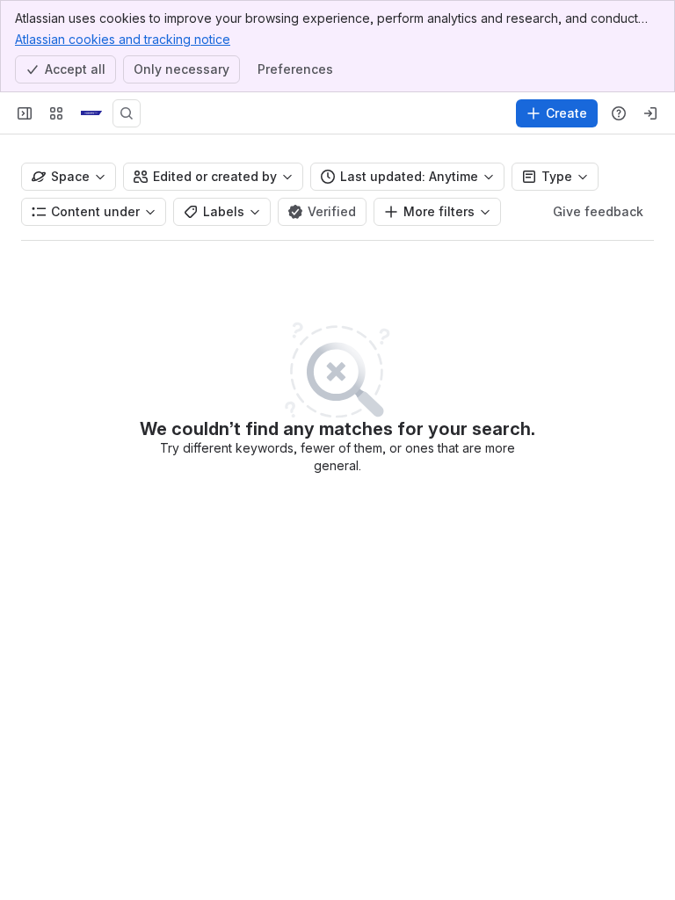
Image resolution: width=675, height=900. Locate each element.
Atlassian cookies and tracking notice (122, 39)
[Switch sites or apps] (56, 113)
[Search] (126, 113)
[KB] (91, 113)
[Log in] (650, 113)
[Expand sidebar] (25, 113)
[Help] (619, 113)
